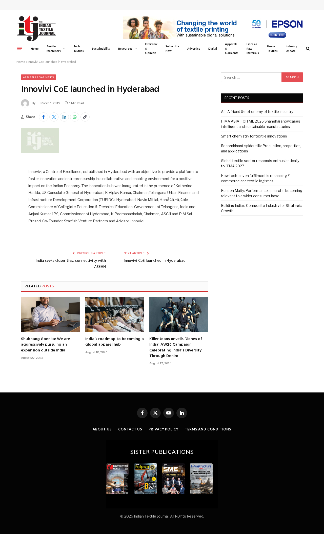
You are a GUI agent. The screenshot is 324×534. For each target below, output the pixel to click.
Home (34, 48)
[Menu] (19, 48)
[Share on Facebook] (43, 117)
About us (102, 429)
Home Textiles (272, 48)
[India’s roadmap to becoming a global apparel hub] (114, 314)
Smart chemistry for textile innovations (254, 136)
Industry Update (291, 48)
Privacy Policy (163, 429)
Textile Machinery (54, 48)
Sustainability (101, 48)
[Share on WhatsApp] (74, 117)
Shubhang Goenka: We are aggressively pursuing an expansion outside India (45, 344)
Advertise (193, 48)
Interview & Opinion (151, 48)
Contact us (130, 429)
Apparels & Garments (231, 48)
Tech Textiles (78, 48)
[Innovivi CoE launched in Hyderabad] (40, 152)
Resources (125, 48)
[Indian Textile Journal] (36, 28)
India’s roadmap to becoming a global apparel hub (114, 342)
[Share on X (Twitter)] (53, 117)
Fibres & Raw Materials (253, 48)
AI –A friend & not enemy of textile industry (257, 111)
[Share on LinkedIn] (64, 117)
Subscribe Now (172, 48)
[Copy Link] (85, 117)
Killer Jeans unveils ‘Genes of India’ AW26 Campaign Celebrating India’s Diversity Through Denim (175, 347)
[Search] (307, 48)
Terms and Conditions (208, 429)
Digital (212, 48)
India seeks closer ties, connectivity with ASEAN (71, 264)
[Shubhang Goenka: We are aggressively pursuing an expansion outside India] (50, 314)
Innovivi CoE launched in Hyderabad (155, 261)
